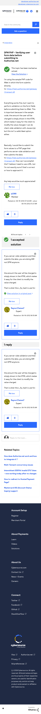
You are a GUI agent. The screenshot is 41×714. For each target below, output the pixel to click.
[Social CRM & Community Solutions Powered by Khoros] (33, 709)
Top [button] (3, 708)
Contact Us (16, 572)
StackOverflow (17, 614)
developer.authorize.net (30, 1)
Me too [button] (12, 187)
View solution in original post (19, 293)
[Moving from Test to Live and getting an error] (26, 234)
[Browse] (36, 11)
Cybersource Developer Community (6, 11)
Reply (20, 222)
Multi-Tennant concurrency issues (18, 465)
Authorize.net (27, 654)
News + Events (17, 577)
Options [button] (37, 43)
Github (14, 609)
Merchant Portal (18, 520)
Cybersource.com (18, 567)
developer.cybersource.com (28, 4)
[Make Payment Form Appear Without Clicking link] (30, 234)
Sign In (31, 11)
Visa (13, 654)
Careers (14, 581)
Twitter (14, 600)
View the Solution (19, 74)
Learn (13, 539)
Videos (14, 544)
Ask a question (20, 31)
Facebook (15, 605)
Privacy (14, 659)
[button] (8, 214)
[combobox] (20, 24)
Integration (8, 43)
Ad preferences (17, 664)
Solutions (15, 548)
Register (15, 516)
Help (28, 11)
